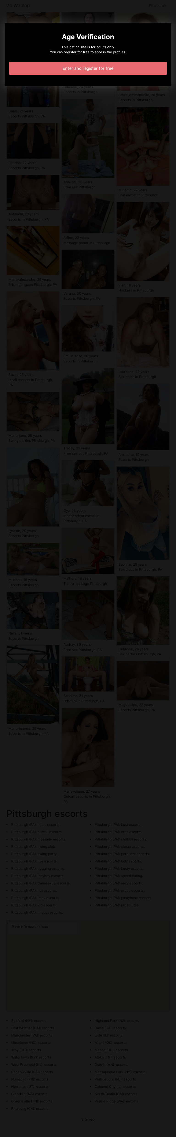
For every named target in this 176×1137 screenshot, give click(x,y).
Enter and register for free (88, 68)
